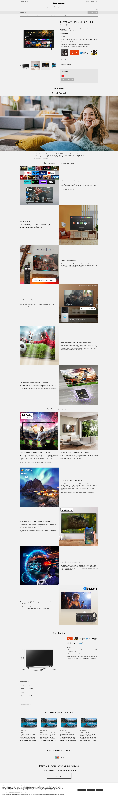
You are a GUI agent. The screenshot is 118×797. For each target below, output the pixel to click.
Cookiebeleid (11, 792)
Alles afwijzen (90, 789)
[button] (26, 65)
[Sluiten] (116, 790)
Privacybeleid (17, 792)
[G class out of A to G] (62, 76)
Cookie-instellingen (81, 789)
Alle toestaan (99, 789)
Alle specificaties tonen (26, 705)
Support (65, 15)
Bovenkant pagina (26, 15)
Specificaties (52, 15)
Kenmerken (39, 15)
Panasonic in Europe (24, 1)
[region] (59, 790)
